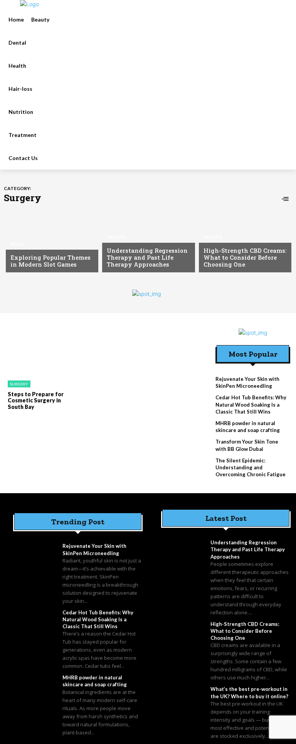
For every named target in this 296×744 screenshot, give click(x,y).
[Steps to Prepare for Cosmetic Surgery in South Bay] (37, 352)
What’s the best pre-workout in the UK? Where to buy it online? (249, 692)
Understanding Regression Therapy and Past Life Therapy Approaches (147, 257)
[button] (108, 89)
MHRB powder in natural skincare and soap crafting (247, 426)
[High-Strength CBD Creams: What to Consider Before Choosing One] (243, 239)
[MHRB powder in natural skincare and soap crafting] (36, 690)
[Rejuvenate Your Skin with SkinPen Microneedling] (36, 558)
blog (16, 244)
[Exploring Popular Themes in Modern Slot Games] (50, 239)
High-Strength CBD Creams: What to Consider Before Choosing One (245, 257)
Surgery (19, 384)
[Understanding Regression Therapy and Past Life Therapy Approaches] (146, 239)
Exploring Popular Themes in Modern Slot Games (50, 261)
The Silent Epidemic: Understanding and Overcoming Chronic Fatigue (250, 467)
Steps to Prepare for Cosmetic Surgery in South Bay (36, 400)
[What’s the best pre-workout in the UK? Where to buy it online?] (184, 701)
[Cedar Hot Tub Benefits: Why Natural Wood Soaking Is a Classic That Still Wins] (36, 625)
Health (116, 237)
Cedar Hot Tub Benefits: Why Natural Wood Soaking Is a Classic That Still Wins (250, 404)
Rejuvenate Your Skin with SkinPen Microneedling (247, 382)
